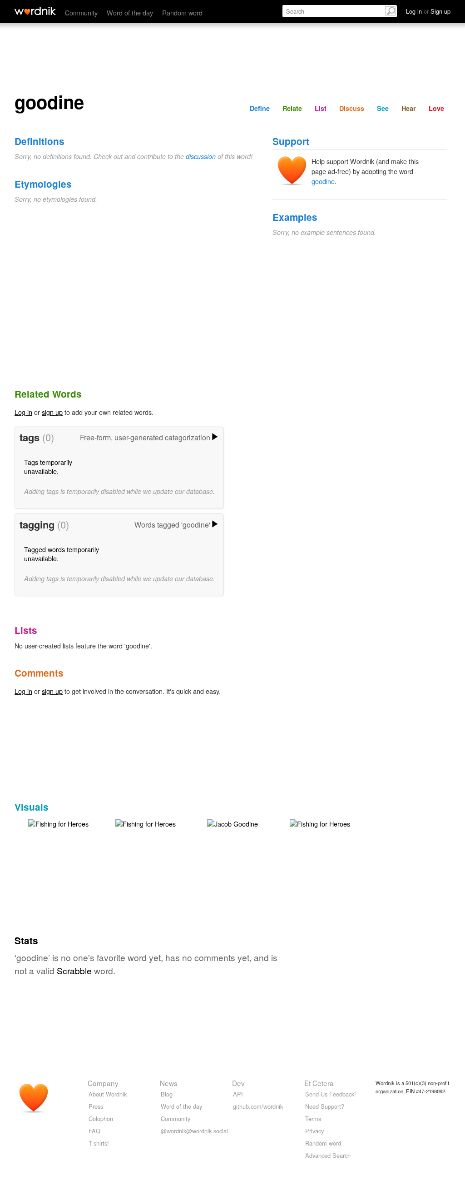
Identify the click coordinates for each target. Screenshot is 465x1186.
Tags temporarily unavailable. (48, 466)
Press (96, 1106)
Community (81, 12)
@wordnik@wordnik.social (194, 1130)
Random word (182, 12)
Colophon (101, 1118)
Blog (167, 1094)
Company (103, 1083)
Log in (23, 412)
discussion (201, 156)
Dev (238, 1083)
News (169, 1083)
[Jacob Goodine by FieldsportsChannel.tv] (232, 822)
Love (436, 108)
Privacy (314, 1130)
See (383, 108)
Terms (313, 1118)
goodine (323, 181)
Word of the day (130, 12)
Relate (292, 108)
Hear (408, 108)
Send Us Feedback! (330, 1094)
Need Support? (324, 1106)
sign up (52, 412)
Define (260, 108)
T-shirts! (99, 1143)
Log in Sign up (428, 11)
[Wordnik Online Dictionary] (35, 11)
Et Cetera (319, 1083)
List (320, 108)
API (238, 1094)
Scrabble (74, 970)
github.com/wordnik (258, 1106)
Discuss (351, 108)
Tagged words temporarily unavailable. (61, 553)
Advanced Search (328, 1155)
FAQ (94, 1130)
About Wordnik (108, 1094)
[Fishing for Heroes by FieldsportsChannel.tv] (58, 822)
